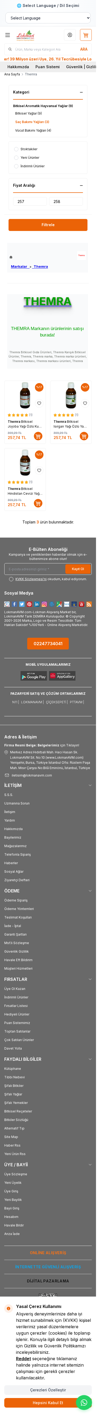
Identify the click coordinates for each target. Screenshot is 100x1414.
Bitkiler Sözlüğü (16, 1120)
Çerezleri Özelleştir (48, 1390)
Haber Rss (12, 1145)
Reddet (23, 1358)
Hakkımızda (18, 66)
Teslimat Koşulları (18, 917)
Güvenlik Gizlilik (16, 951)
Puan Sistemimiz (17, 1023)
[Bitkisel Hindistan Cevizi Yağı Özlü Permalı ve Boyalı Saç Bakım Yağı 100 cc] (25, 462)
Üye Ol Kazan (14, 989)
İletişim (9, 812)
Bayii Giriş (11, 1208)
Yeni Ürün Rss (15, 1154)
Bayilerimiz (12, 837)
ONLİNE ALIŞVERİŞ (48, 1252)
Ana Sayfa (12, 74)
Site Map (11, 1137)
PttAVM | (77, 702)
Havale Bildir (14, 1225)
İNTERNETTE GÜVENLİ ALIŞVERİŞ (48, 1267)
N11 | (15, 702)
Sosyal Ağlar (13, 871)
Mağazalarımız (15, 846)
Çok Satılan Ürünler (19, 1040)
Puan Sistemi (47, 66)
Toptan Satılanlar (17, 1031)
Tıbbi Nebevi (14, 1077)
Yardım (9, 820)
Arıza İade (12, 1234)
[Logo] (30, 35)
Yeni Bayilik (13, 1200)
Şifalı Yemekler (16, 1103)
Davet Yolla (13, 1048)
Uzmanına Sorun (17, 803)
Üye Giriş (11, 1191)
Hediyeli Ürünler (16, 1014)
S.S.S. (8, 795)
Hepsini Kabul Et (48, 1402)
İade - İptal (12, 926)
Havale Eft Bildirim (18, 960)
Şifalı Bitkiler (13, 1086)
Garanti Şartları (15, 934)
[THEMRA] (81, 255)
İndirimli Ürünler (16, 997)
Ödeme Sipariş (15, 900)
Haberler (11, 863)
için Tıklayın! (41, 745)
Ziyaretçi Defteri (17, 880)
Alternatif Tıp (14, 1128)
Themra (40, 266)
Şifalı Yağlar (13, 1094)
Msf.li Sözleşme (16, 943)
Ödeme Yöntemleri (19, 909)
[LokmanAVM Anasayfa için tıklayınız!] (28, 257)
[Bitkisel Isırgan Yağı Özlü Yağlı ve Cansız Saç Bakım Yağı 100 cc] (70, 395)
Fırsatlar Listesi (16, 1006)
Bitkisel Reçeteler (18, 1111)
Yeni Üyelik (13, 1183)
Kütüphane (12, 1069)
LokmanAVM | (32, 702)
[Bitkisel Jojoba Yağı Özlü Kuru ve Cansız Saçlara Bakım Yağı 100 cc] (25, 395)
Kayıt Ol (78, 569)
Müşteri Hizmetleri (18, 968)
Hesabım (11, 1217)
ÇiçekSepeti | (57, 702)
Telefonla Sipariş (17, 854)
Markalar (20, 266)
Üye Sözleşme (15, 1174)
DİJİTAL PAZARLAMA (48, 1281)
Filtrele (48, 224)
